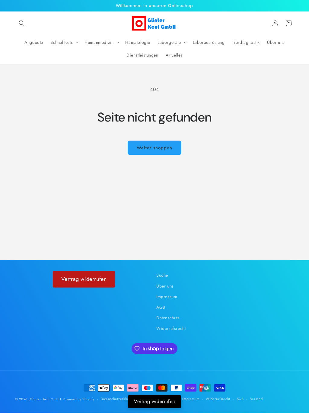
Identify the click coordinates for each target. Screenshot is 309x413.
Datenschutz (168, 318)
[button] (21, 23)
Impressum (166, 297)
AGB (160, 307)
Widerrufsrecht (171, 328)
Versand (256, 398)
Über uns (165, 286)
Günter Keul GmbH (45, 399)
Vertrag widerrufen (84, 279)
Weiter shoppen (154, 148)
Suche (162, 275)
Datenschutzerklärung (118, 398)
